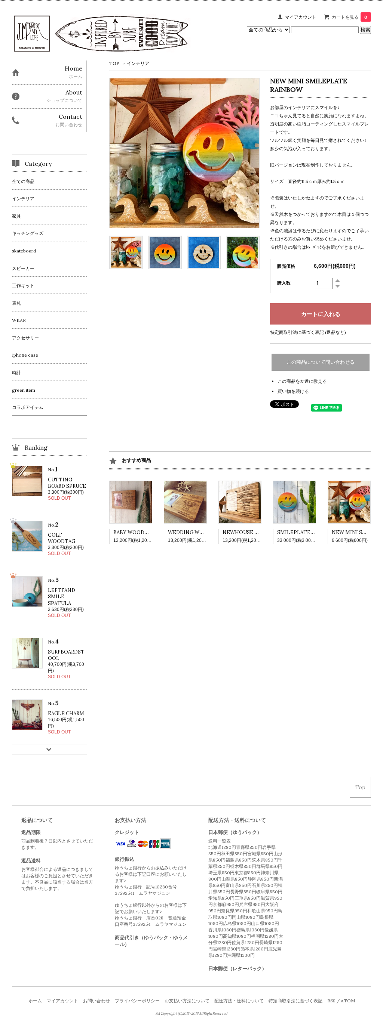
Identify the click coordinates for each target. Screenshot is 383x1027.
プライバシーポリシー (137, 1000)
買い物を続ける (293, 391)
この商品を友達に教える (302, 381)
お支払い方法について (187, 1000)
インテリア (138, 63)
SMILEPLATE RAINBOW (306, 532)
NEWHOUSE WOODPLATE (255, 532)
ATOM (348, 1000)
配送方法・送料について (239, 1000)
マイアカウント (300, 17)
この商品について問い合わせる (321, 362)
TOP (114, 63)
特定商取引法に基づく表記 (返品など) (308, 332)
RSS (331, 1000)
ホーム (35, 1000)
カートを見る (349, 17)
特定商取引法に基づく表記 (295, 1000)
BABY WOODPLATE (137, 532)
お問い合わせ (96, 1000)
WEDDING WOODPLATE (198, 532)
